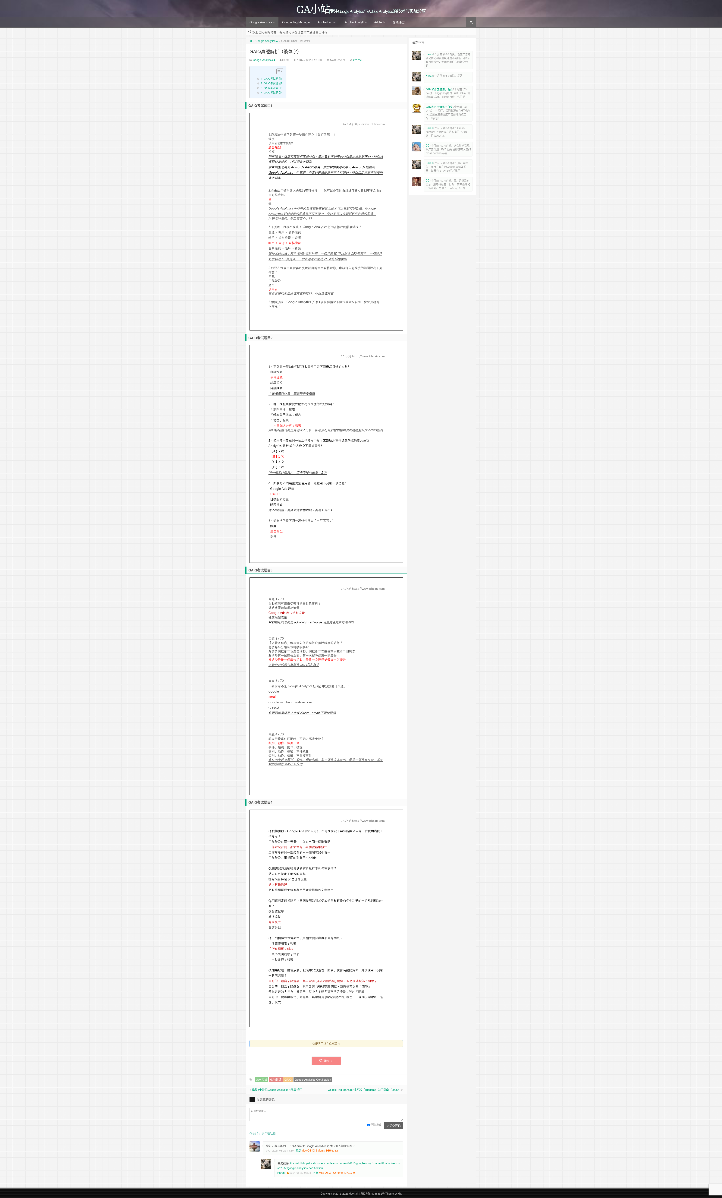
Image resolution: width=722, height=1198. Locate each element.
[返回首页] (251, 41)
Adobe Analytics (356, 22)
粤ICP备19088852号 (372, 1193)
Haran (281, 1172)
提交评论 (395, 1125)
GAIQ (288, 1079)
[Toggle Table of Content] (278, 71)
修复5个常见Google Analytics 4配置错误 (277, 1090)
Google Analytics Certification (313, 1079)
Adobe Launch (327, 22)
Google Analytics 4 (262, 22)
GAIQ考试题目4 (273, 92)
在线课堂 (399, 22)
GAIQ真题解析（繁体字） (276, 51)
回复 (298, 1150)
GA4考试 (261, 1079)
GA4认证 (275, 1079)
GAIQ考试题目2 (273, 83)
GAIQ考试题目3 (273, 88)
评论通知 (375, 1124)
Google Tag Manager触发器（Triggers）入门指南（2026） (364, 1090)
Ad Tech (379, 22)
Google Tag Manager (296, 22)
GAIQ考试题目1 (273, 78)
